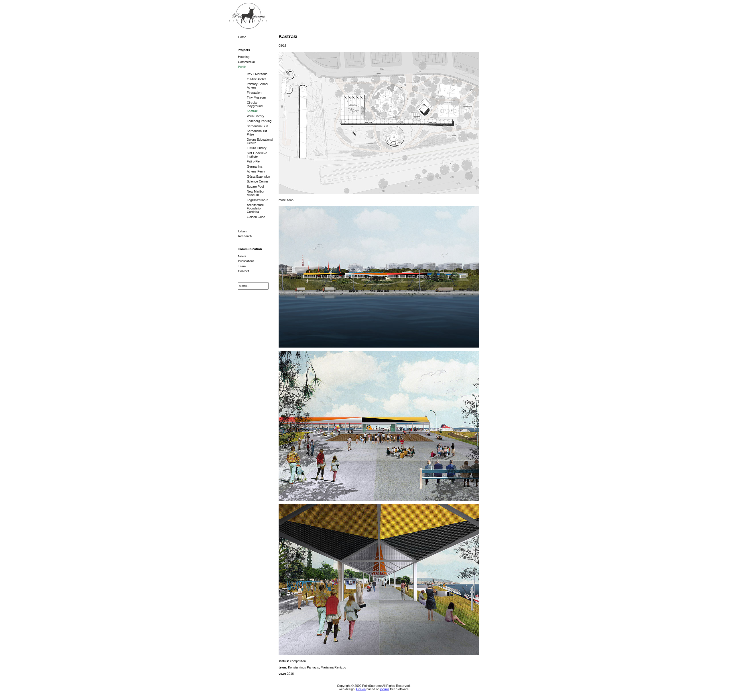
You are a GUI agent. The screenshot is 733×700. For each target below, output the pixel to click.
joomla (384, 689)
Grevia (361, 689)
